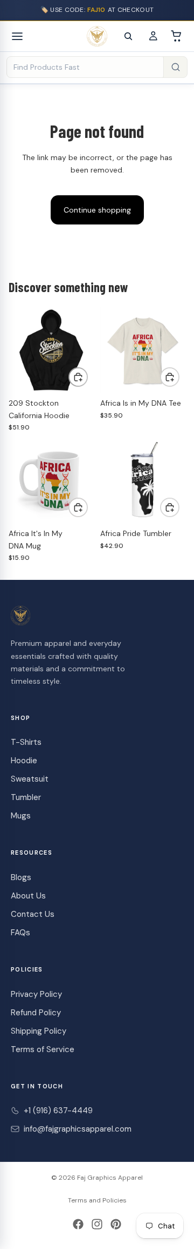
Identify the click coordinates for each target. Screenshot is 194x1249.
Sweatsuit (29, 779)
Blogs (21, 877)
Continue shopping (97, 210)
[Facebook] (78, 1224)
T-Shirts (26, 742)
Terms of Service (42, 1049)
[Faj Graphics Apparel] (97, 36)
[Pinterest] (115, 1224)
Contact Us (32, 914)
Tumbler (26, 797)
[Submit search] (175, 67)
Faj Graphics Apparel (110, 1177)
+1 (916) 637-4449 (58, 1110)
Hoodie (24, 760)
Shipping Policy (38, 1031)
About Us (28, 895)
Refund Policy (36, 1012)
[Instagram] (97, 1224)
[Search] (128, 36)
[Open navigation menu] (17, 36)
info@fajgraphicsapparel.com (77, 1129)
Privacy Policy (36, 994)
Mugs (21, 815)
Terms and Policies (97, 1200)
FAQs (20, 932)
